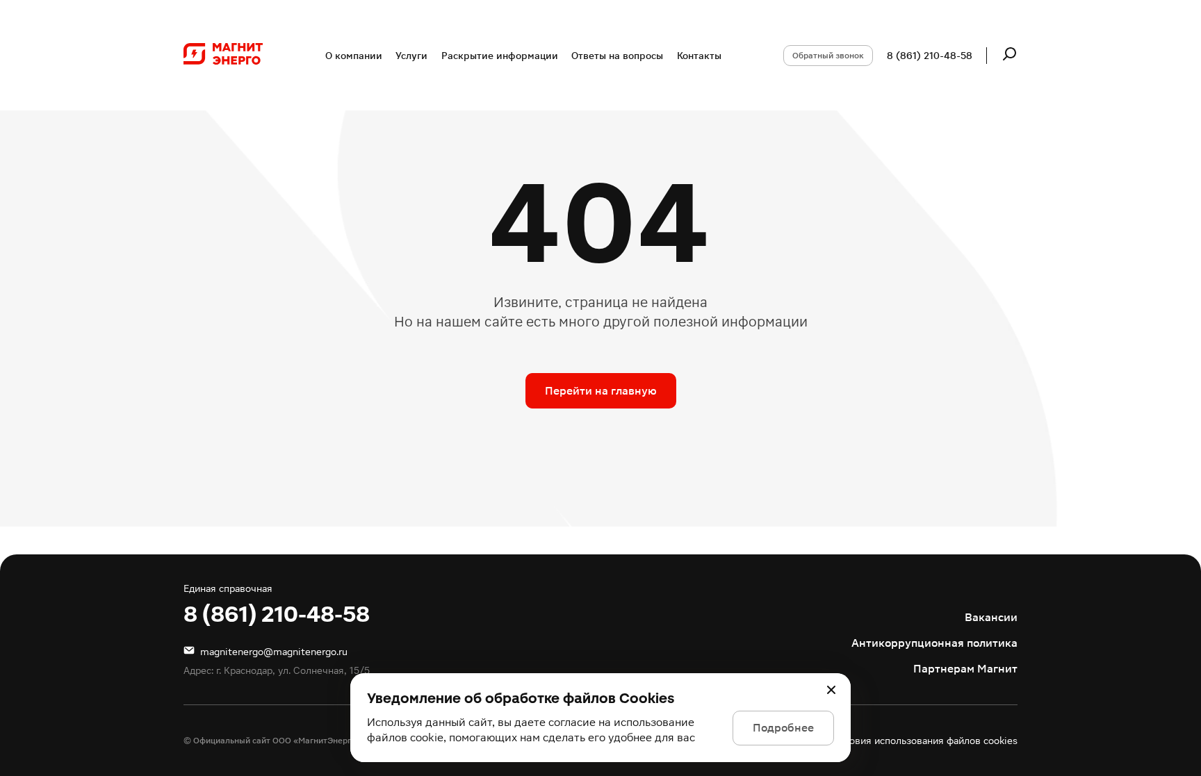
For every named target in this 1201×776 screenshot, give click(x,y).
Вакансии (991, 617)
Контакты (699, 55)
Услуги (411, 55)
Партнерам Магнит (965, 668)
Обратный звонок (828, 55)
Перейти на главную (601, 390)
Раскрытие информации (499, 55)
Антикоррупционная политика (934, 643)
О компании (353, 55)
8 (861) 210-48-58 (929, 55)
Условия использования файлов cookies (926, 740)
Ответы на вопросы (617, 55)
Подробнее (783, 727)
